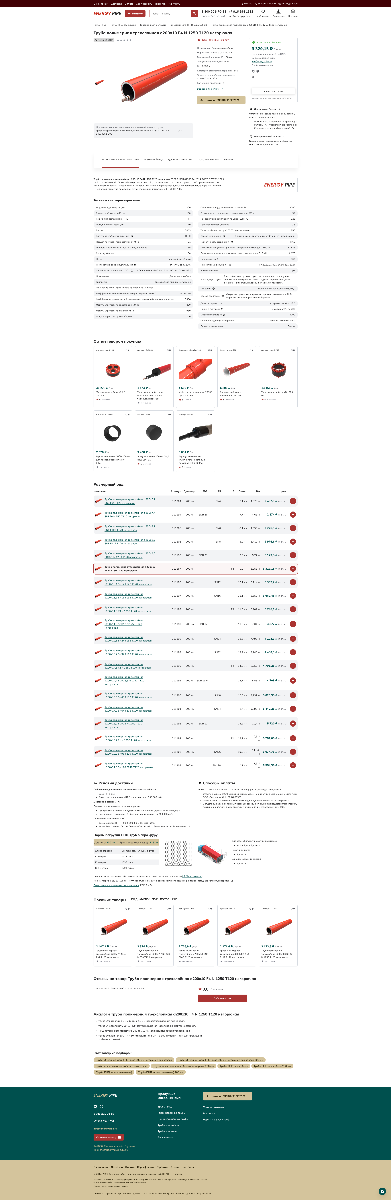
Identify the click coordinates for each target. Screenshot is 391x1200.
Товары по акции (213, 1107)
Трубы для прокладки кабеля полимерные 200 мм (183, 1066)
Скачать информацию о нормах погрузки (116, 885)
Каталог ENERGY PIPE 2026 (223, 100)
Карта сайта (204, 1193)
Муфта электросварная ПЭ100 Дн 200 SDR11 (195, 394)
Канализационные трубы (173, 1118)
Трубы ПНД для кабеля (123, 25)
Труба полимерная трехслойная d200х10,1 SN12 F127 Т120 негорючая (128, 582)
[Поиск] (194, 13)
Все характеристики (208, 88)
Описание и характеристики (120, 159)
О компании (101, 3)
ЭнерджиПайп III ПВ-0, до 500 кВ (189, 25)
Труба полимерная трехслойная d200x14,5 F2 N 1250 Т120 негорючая (128, 665)
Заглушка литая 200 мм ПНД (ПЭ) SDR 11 (153, 458)
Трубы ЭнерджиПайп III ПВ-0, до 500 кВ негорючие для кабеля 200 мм (220, 1059)
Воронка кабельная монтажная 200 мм (231, 394)
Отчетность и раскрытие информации (111, 1186)
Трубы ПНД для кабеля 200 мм (272, 1066)
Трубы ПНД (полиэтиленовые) (114, 1072)
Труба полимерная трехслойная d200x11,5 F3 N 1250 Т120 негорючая (128, 609)
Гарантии (160, 3)
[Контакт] (382, 1191)
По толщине (168, 899)
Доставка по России (265, 109)
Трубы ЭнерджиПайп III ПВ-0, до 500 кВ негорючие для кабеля (134, 1059)
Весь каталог (165, 1137)
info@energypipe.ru (240, 16)
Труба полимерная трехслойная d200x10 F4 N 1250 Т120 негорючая (249, 25)
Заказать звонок (267, 3)
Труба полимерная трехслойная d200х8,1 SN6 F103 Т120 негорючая (130, 528)
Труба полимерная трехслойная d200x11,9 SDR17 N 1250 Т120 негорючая (124, 624)
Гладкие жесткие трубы (153, 25)
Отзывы (229, 159)
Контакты (174, 3)
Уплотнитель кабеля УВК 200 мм (277, 394)
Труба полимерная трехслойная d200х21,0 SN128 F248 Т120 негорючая (129, 765)
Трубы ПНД (100, 25)
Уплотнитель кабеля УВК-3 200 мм (110, 394)
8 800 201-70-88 (214, 11)
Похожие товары (208, 159)
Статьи (175, 1167)
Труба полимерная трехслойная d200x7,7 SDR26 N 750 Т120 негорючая (130, 514)
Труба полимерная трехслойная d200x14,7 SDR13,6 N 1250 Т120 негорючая (124, 680)
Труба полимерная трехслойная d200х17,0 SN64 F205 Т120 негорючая (128, 708)
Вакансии (209, 1113)
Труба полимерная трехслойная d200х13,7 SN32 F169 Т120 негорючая (128, 652)
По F (155, 899)
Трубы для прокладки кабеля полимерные (121, 1066)
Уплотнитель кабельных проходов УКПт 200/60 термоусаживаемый (150, 395)
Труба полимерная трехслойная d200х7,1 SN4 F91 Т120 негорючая (130, 501)
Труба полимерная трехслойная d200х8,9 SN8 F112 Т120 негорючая (130, 541)
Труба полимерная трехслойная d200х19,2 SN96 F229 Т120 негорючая (128, 751)
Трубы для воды (167, 1131)
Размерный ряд (153, 159)
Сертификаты (144, 3)
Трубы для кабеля (168, 1125)
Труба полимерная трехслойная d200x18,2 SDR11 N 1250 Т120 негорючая (124, 723)
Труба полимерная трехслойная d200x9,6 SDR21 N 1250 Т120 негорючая (130, 555)
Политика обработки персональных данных (118, 1193)
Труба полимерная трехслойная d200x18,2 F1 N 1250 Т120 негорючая (128, 738)
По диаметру (140, 899)
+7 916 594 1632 (241, 11)
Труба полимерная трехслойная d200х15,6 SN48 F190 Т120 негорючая (128, 695)
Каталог (137, 13)
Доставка (116, 3)
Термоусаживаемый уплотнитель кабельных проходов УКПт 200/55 (192, 459)
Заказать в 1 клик (273, 91)
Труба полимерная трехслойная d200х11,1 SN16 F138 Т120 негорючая (128, 595)
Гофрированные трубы (171, 1112)
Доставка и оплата (180, 159)
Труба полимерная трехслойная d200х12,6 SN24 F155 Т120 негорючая (128, 638)
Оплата (129, 3)
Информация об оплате (267, 136)
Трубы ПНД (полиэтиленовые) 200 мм (160, 1072)
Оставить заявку (106, 1137)
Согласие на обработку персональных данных (169, 1193)
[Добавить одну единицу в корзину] (293, 501)
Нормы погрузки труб (216, 1119)
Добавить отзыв (222, 998)
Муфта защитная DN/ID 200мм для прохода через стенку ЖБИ (113, 459)
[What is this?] (131, 236)
